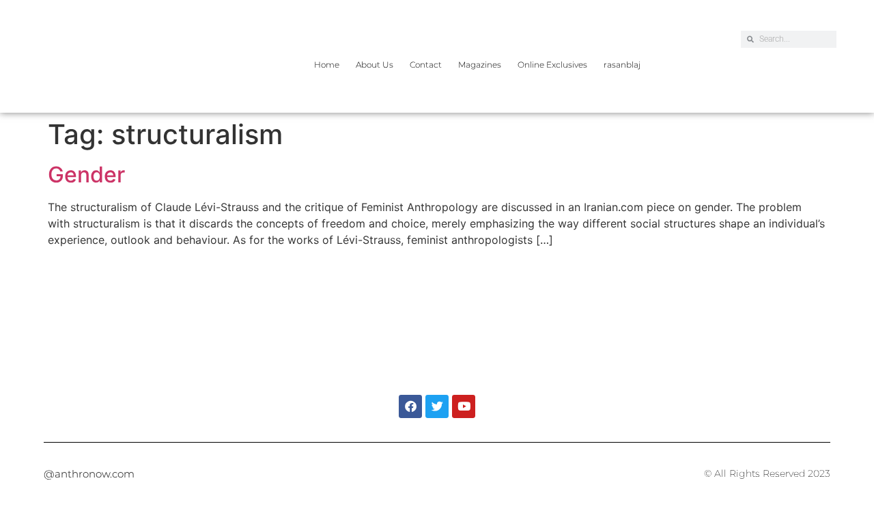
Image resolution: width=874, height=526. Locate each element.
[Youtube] (463, 406)
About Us (374, 64)
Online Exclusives (552, 64)
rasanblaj (622, 64)
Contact (426, 64)
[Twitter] (437, 406)
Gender (86, 174)
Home (326, 64)
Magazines (479, 64)
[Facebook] (410, 406)
